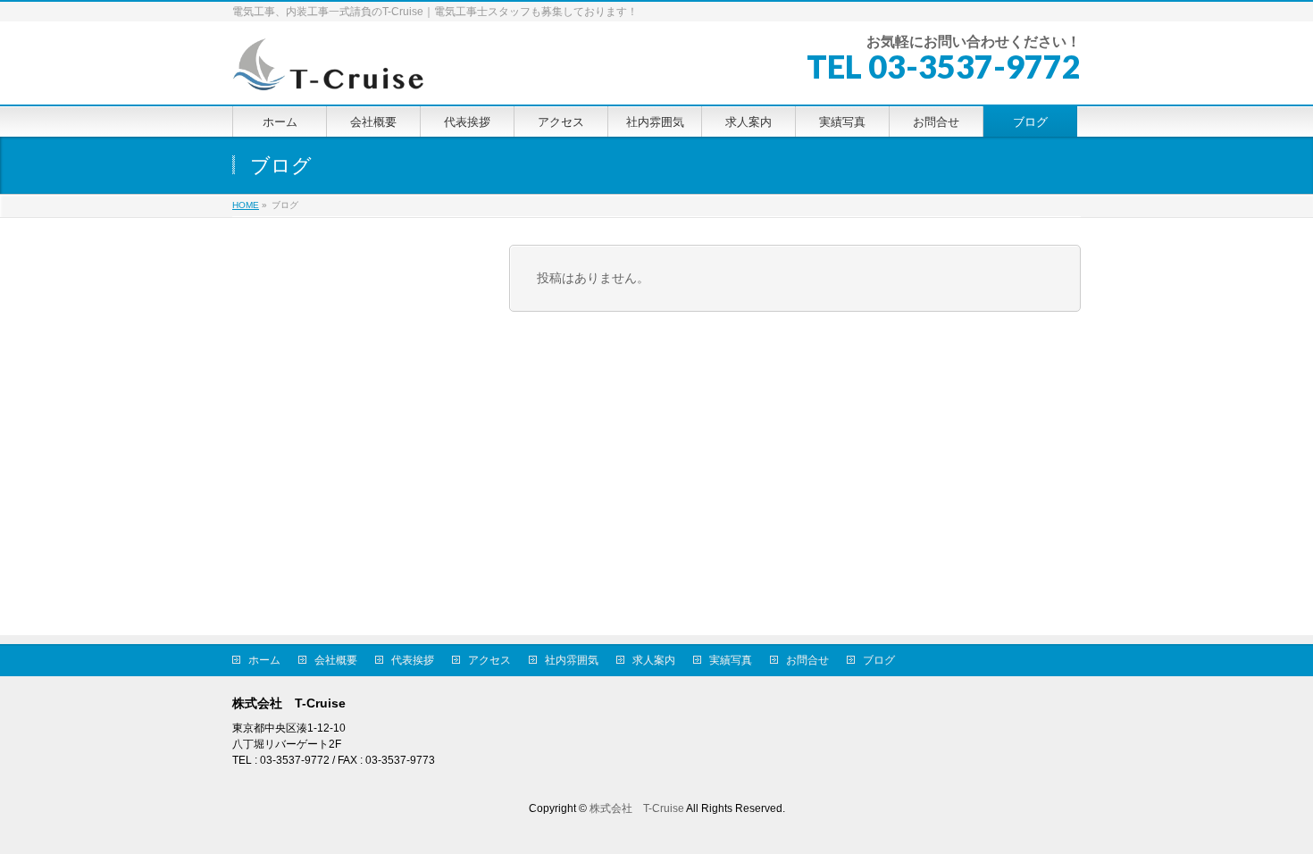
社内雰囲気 (571, 660)
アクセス (489, 660)
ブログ (879, 660)
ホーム (264, 660)
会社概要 (335, 660)
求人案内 (653, 660)
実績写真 (730, 660)
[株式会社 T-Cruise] (328, 71)
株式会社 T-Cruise (637, 808)
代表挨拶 (412, 660)
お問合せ (807, 660)
